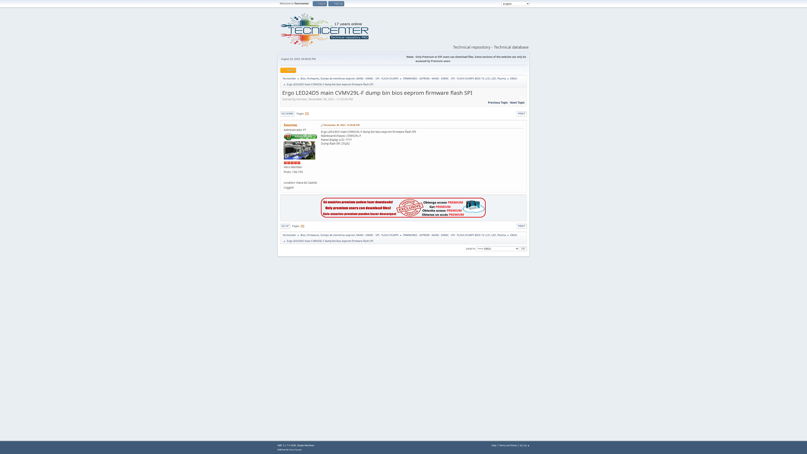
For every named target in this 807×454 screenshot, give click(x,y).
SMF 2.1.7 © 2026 (286, 445)
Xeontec (290, 125)
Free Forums (295, 450)
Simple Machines (305, 445)
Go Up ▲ (525, 445)
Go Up (285, 226)
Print (521, 113)
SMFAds (281, 450)
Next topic (517, 102)
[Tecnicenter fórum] (285, 177)
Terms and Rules (508, 445)
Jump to (470, 248)
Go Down (287, 113)
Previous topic (498, 102)
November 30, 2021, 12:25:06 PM (342, 125)
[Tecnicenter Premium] (403, 216)
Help (494, 445)
